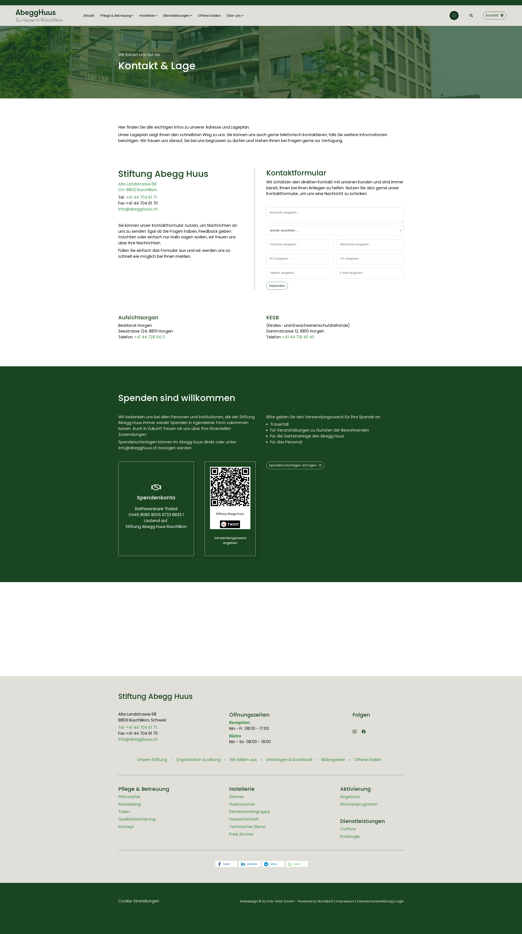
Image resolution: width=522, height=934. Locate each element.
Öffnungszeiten (249, 714)
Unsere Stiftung (152, 759)
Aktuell (88, 15)
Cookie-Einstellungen (138, 901)
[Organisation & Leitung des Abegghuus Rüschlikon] (454, 15)
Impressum (345, 901)
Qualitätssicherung (136, 819)
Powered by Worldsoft (315, 901)
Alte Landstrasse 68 (137, 184)
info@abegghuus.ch (138, 209)
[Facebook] (364, 731)
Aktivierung (355, 789)
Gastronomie (242, 804)
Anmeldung (129, 804)
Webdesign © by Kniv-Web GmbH (267, 901)
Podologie (350, 836)
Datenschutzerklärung (375, 901)
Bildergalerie (333, 759)
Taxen (124, 811)
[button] (226, 864)
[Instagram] (354, 731)
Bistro (235, 736)
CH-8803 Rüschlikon (137, 190)
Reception (239, 722)
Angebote (350, 797)
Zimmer (236, 797)
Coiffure (348, 829)
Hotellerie (241, 789)
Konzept (126, 826)
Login (400, 901)
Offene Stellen (209, 15)
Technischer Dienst (247, 826)
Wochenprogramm (359, 804)
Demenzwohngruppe (249, 811)
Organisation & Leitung (198, 759)
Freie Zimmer (241, 834)
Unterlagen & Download (289, 759)
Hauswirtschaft (244, 819)
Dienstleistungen (362, 821)
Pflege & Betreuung (143, 789)
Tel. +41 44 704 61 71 (137, 727)
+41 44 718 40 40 (298, 337)
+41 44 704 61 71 (141, 197)
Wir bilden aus (243, 759)
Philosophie (129, 797)
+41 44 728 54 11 (149, 337)
